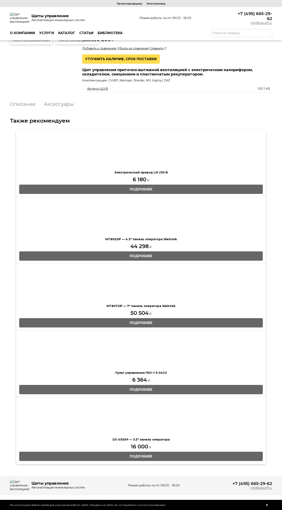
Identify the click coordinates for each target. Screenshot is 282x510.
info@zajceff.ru (261, 23)
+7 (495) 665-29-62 (255, 16)
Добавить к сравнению (99, 48)
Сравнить (157, 48)
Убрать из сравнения (133, 48)
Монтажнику (156, 3)
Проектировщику (129, 3)
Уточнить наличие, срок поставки (121, 59)
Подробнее (141, 189)
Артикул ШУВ (97, 89)
